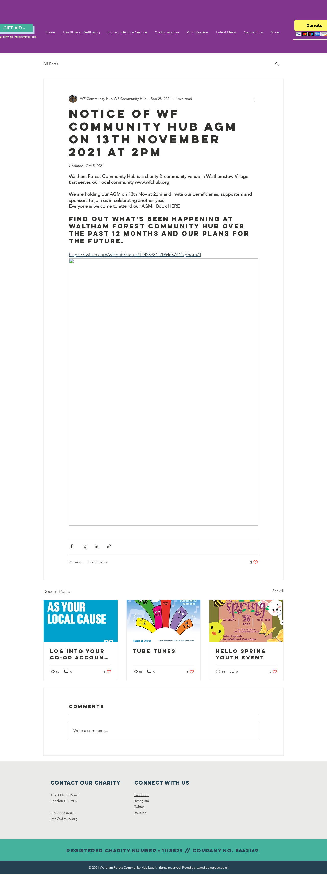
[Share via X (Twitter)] (83, 546)
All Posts (50, 63)
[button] (277, 64)
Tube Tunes (154, 651)
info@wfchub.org (25, 36)
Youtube (140, 813)
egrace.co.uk (219, 867)
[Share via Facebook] (71, 546)
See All (278, 590)
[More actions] (255, 99)
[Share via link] (109, 546)
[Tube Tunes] (164, 621)
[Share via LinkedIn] (96, 546)
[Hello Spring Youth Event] (246, 621)
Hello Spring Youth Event (241, 654)
